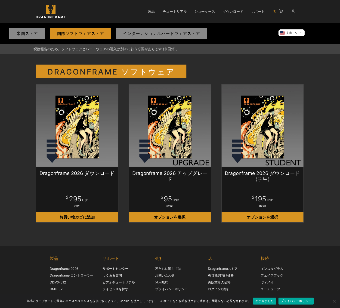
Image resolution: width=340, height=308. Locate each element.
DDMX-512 (58, 282)
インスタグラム (272, 269)
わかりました (264, 301)
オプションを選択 (169, 217)
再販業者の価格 (219, 282)
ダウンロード (233, 11)
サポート (258, 11)
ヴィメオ (267, 282)
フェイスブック (272, 275)
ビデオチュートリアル (118, 282)
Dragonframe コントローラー (71, 275)
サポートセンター (115, 269)
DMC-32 (56, 289)
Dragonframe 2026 (64, 269)
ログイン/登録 (218, 289)
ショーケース (204, 11)
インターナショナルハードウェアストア (161, 33)
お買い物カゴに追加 (77, 217)
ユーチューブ (270, 289)
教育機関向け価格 (221, 275)
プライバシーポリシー (171, 289)
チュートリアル (175, 11)
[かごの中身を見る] (283, 12)
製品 (151, 11)
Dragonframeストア (223, 269)
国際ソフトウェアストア (80, 33)
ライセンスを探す (115, 289)
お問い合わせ (165, 275)
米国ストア (27, 33)
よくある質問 (112, 275)
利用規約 (161, 282)
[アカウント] (293, 12)
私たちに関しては (168, 269)
